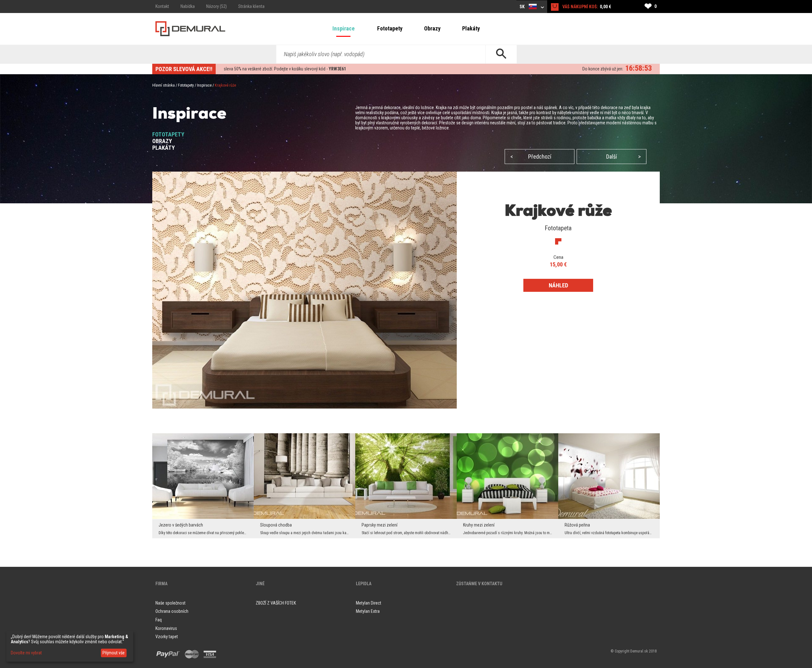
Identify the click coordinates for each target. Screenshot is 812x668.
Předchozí (530, 156)
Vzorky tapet (166, 636)
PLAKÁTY (163, 147)
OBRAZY (162, 141)
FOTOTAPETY (168, 134)
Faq (158, 619)
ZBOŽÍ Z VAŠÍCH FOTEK (276, 603)
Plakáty (471, 28)
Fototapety (390, 28)
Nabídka (187, 6)
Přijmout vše (113, 652)
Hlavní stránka (163, 85)
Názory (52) (216, 6)
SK (523, 6)
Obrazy (432, 28)
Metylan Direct (368, 603)
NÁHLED (558, 285)
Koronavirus (166, 628)
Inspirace (343, 28)
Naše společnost (170, 603)
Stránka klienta (251, 6)
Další (623, 156)
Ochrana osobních (171, 611)
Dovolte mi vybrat (26, 652)
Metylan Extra (368, 611)
